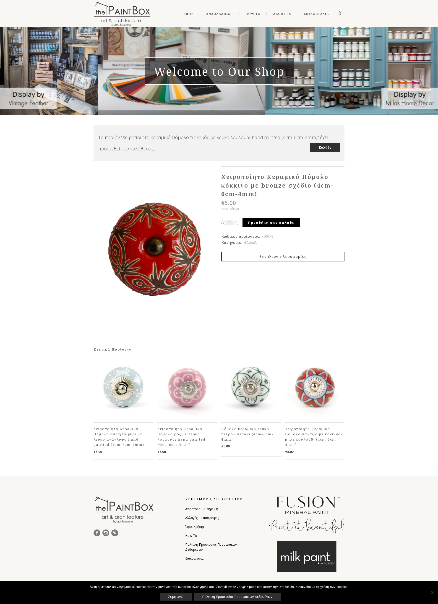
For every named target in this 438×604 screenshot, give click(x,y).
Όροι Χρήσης (194, 526)
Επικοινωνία (194, 558)
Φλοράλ (250, 242)
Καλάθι (325, 147)
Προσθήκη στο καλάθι (271, 222)
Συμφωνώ (175, 596)
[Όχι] (432, 592)
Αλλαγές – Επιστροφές (202, 518)
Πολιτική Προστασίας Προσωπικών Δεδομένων (211, 547)
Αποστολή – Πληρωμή (201, 509)
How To (191, 535)
